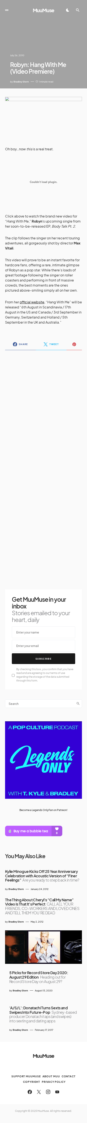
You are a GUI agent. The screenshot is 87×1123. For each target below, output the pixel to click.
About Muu (51, 1076)
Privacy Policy (54, 1081)
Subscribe (43, 658)
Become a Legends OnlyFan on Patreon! (43, 810)
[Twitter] (39, 1092)
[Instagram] (48, 1092)
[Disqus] (43, 407)
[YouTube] (57, 1092)
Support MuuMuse (26, 1076)
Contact (69, 1076)
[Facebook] (30, 1092)
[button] (7, 10)
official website (32, 302)
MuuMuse (43, 10)
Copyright (31, 1081)
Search (78, 703)
